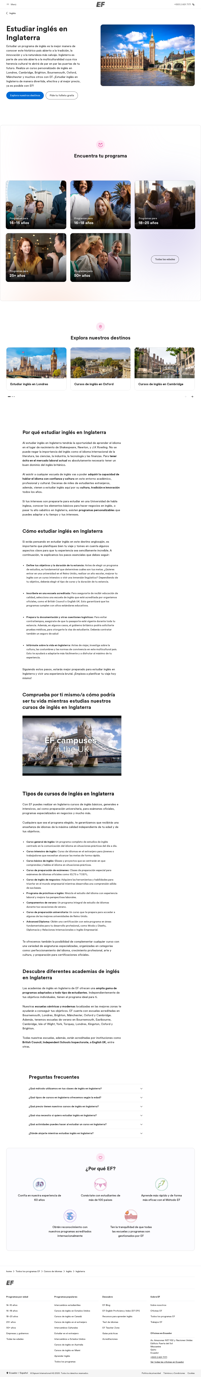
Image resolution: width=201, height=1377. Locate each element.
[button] (12, 4)
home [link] (9, 1271)
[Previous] (185, 396)
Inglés (12, 13)
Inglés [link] (69, 1271)
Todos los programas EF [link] (28, 1271)
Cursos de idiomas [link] (53, 1271)
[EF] (100, 4)
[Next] (192, 396)
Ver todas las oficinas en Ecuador (167, 1362)
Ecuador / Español (18, 1373)
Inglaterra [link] (80, 1271)
